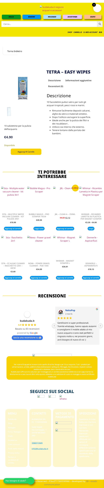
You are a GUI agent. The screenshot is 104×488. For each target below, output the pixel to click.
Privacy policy (14, 453)
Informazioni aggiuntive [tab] (78, 80)
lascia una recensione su (25, 337)
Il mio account (90, 32)
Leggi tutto (39, 228)
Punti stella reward (16, 449)
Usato (10, 436)
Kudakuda (12, 419)
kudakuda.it (27, 320)
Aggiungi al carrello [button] (13, 228)
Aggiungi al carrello (26, 152)
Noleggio (11, 427)
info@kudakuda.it (40, 449)
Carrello (78, 32)
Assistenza (12, 440)
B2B (100, 32)
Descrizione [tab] (54, 80)
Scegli (91, 228)
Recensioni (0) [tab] (55, 86)
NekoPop (70, 310)
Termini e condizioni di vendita (13, 460)
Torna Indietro (12, 51)
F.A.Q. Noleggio (14, 432)
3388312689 (37, 443)
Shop (70, 32)
